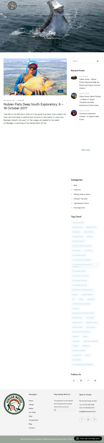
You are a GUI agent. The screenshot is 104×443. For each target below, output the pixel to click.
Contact (87, 16)
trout (88, 355)
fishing (89, 236)
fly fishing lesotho (80, 285)
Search (98, 61)
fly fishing (88, 250)
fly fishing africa (79, 255)
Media (37, 16)
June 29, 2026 (84, 94)
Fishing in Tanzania (80, 199)
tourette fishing (79, 350)
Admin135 (21, 100)
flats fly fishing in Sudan (82, 246)
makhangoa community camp (83, 313)
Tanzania (76, 341)
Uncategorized (79, 208)
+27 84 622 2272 (88, 408)
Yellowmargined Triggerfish (83, 364)
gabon (75, 294)
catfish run (88, 232)
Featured (77, 190)
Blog (78, 16)
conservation (78, 236)
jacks (81, 299)
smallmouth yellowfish (81, 332)
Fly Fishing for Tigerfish (81, 260)
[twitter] (95, 381)
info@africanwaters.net (87, 412)
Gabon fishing (87, 294)
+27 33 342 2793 (88, 405)
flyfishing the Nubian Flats (83, 290)
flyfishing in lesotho (80, 276)
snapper (75, 336)
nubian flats (77, 322)
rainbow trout (91, 322)
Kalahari (91, 299)
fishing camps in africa (82, 194)
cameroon (76, 232)
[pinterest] (88, 381)
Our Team (46, 16)
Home (18, 16)
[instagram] (94, 419)
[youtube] (88, 419)
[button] (88, 438)
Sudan (85, 336)
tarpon (75, 346)
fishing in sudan (78, 241)
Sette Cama (91, 327)
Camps (26, 16)
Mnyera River (77, 318)
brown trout (91, 227)
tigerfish (85, 346)
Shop (55, 16)
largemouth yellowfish (81, 304)
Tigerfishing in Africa (81, 203)
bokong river (77, 227)
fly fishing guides (79, 271)
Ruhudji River (77, 327)
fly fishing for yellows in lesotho (82, 265)
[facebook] (81, 381)
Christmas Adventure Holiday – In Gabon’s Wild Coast (89, 117)
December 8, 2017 (9, 100)
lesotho (76, 308)
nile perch (90, 318)
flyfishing (76, 250)
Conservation (68, 16)
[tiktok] (74, 381)
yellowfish (77, 360)
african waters (78, 222)
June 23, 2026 (84, 111)
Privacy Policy (62, 439)
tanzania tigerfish (90, 341)
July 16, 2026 (83, 76)
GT (74, 299)
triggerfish (77, 355)
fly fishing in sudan (80, 280)
